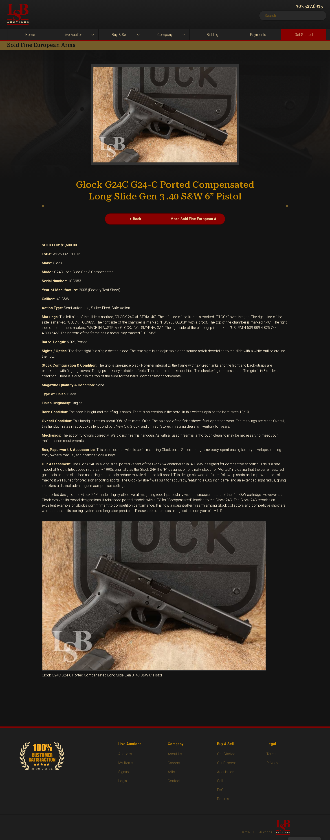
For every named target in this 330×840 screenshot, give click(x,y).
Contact (174, 781)
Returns (223, 799)
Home (30, 35)
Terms (271, 754)
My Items (125, 763)
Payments (258, 35)
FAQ (220, 790)
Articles (173, 772)
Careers (174, 763)
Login (122, 781)
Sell (220, 781)
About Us (175, 754)
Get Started (304, 35)
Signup (123, 772)
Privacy (272, 763)
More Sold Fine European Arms (196, 219)
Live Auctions (74, 35)
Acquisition (225, 772)
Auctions (125, 754)
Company (165, 35)
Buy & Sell (119, 35)
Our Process (227, 763)
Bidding (212, 35)
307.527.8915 (309, 6)
